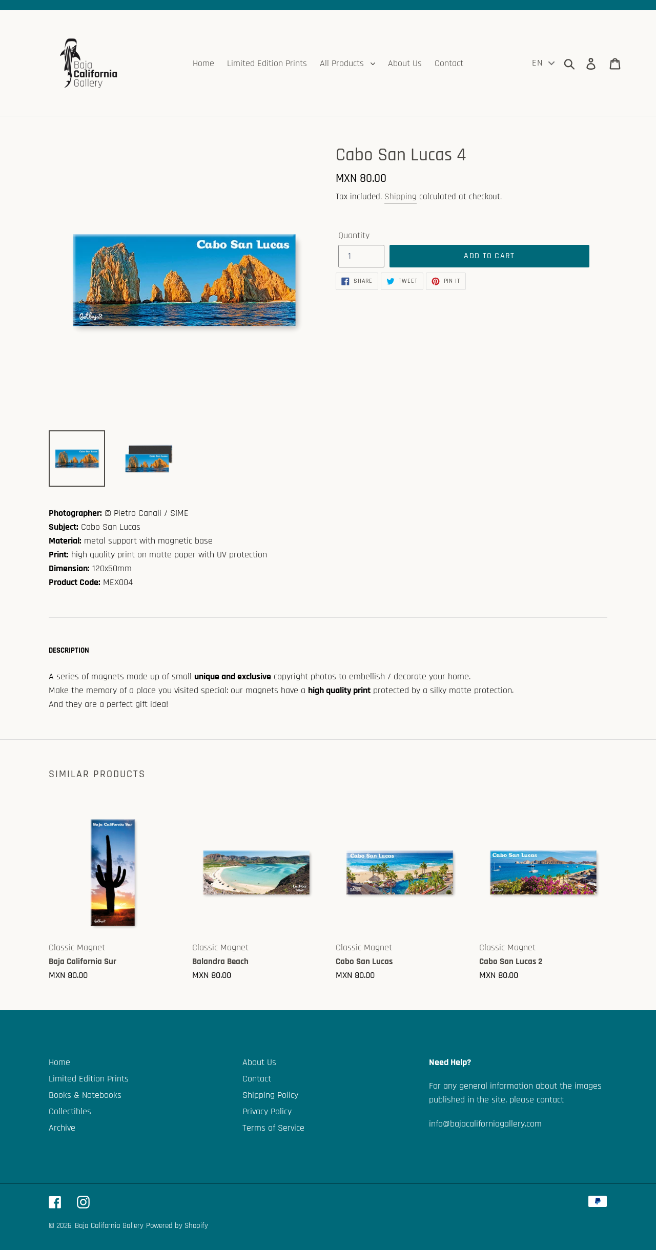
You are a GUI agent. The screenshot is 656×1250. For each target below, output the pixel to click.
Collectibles (70, 1111)
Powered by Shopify (177, 1226)
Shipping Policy (270, 1095)
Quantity (354, 235)
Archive (62, 1128)
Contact (256, 1079)
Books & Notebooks (85, 1095)
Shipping (400, 196)
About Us (259, 1062)
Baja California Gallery (109, 1226)
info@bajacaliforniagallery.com (485, 1124)
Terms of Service (273, 1128)
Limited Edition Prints (89, 1079)
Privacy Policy (267, 1111)
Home (59, 1062)
